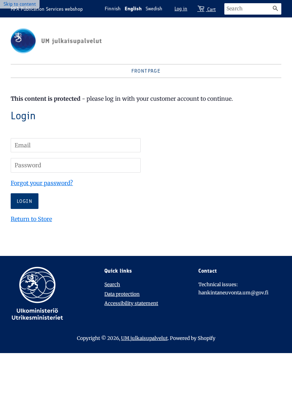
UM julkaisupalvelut (144, 338)
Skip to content (20, 4)
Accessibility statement (131, 303)
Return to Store (31, 218)
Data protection (122, 294)
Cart (211, 9)
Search (112, 285)
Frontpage (146, 71)
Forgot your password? (42, 183)
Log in (180, 9)
